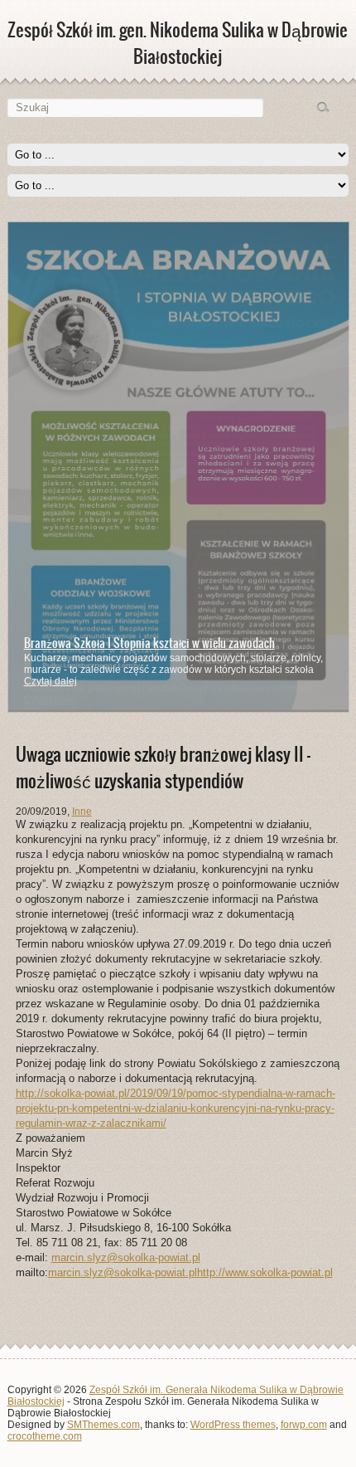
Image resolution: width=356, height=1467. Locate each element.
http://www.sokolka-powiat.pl (265, 1272)
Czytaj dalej (50, 681)
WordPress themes (233, 1424)
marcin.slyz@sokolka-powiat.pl (125, 1257)
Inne (82, 811)
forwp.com (304, 1424)
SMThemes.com (103, 1424)
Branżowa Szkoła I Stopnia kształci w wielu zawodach (149, 643)
